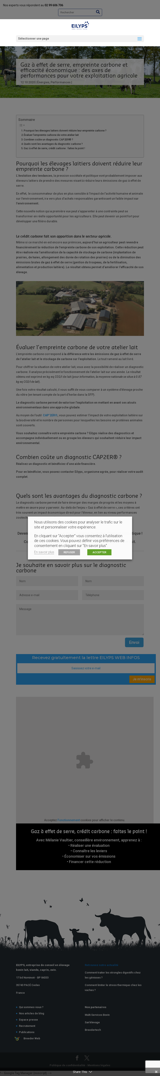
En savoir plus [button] (44, 552)
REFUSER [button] (69, 552)
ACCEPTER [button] (99, 552)
